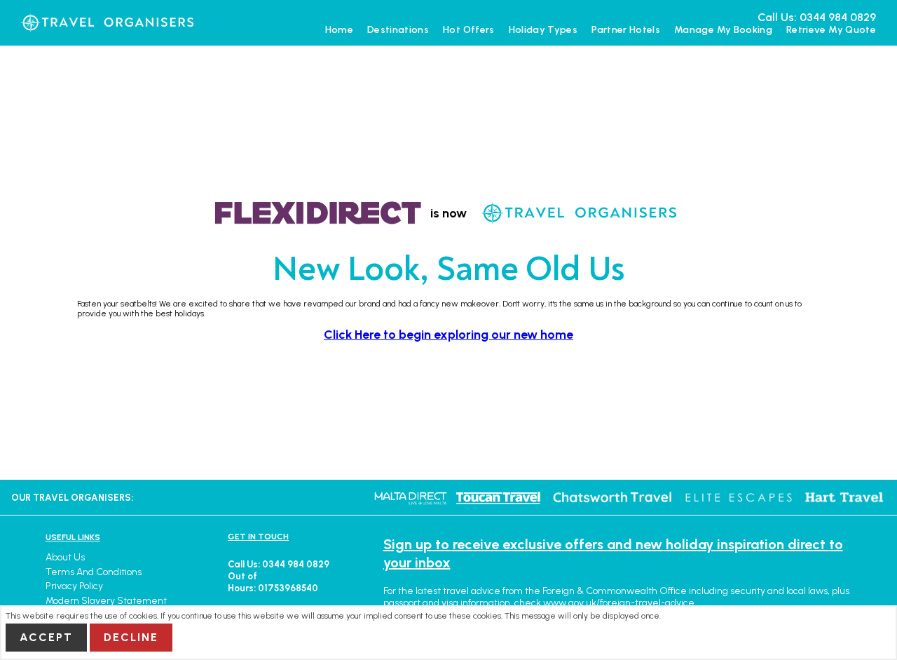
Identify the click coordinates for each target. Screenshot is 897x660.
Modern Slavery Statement (106, 601)
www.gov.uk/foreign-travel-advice (618, 603)
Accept (46, 637)
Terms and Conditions (94, 572)
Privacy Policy (74, 586)
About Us (65, 557)
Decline (131, 637)
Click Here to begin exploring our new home (448, 334)
